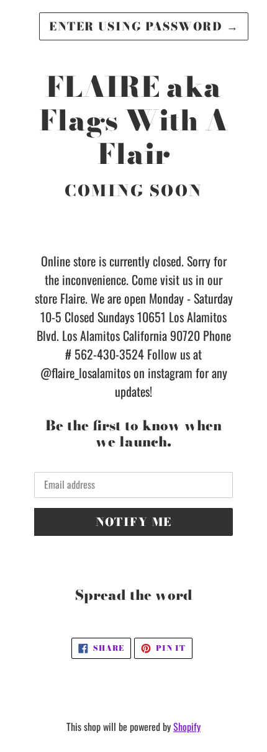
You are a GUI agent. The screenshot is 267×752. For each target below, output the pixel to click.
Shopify (187, 726)
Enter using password (143, 26)
